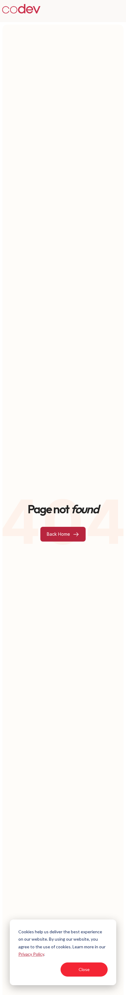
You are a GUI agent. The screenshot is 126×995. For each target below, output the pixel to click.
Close (84, 969)
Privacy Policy (31, 954)
